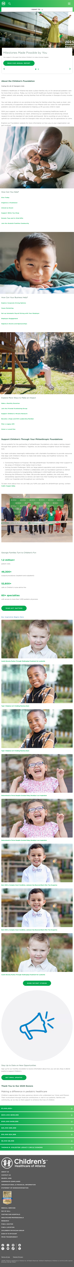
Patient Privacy (18, 1257)
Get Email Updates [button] (14, 1077)
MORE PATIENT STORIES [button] (37, 983)
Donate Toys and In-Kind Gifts (12, 218)
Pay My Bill (5, 1211)
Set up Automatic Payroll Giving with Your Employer (20, 313)
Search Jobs (6, 1178)
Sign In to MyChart (9, 1234)
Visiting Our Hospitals (10, 1214)
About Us (5, 1172)
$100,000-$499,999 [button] (9, 1121)
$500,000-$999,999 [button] (10, 1115)
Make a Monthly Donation (10, 403)
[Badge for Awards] (7, 1197)
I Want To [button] (35, 9)
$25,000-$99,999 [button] (8, 1128)
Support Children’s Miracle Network (14, 413)
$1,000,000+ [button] (6, 1108)
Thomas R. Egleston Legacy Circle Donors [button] (22, 1147)
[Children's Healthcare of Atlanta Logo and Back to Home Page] (3, 2)
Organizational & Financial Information (18, 1185)
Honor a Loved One (8, 429)
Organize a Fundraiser (9, 203)
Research (5, 1221)
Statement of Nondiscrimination (14, 1188)
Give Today (5, 197)
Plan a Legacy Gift (8, 424)
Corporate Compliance (10, 1181)
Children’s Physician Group (12, 1230)
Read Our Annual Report (18, 63)
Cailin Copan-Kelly (8, 486)
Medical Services (8, 1208)
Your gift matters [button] (14, 608)
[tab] (37, 1108)
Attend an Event (7, 208)
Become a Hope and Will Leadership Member (17, 419)
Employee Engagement (9, 318)
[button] (69, 3)
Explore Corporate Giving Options (13, 303)
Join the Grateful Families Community (15, 223)
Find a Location (7, 1227)
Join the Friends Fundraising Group (14, 408)
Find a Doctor (7, 1224)
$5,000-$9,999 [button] (7, 1141)
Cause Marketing (7, 308)
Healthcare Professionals (12, 1217)
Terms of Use (5, 1257)
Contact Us (6, 1175)
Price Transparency (9, 1237)
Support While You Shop (10, 213)
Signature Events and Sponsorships (14, 324)
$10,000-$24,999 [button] (8, 1134)
